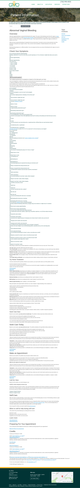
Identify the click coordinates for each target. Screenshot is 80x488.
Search (41, 486)
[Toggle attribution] (72, 481)
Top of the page (13, 442)
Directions (54, 473)
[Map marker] (62, 476)
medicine (18, 202)
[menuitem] (33, 4)
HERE (70, 481)
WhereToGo (12, 269)
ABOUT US (40, 4)
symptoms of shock (18, 101)
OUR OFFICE (48, 4)
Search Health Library (25, 26)
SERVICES (57, 4)
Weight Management (14, 421)
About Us (14, 484)
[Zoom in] (72, 476)
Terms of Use (29, 459)
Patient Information (31, 484)
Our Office (20, 484)
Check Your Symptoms (65, 35)
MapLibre (64, 481)
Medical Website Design (30, 486)
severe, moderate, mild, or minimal (31, 138)
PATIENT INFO (66, 4)
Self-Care (63, 37)
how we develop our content (49, 459)
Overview (63, 33)
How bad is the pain (13, 128)
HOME (33, 4)
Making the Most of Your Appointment (17, 428)
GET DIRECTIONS (34, 478)
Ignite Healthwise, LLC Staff (18, 449)
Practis (37, 486)
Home (10, 484)
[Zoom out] (72, 477)
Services (25, 484)
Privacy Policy (37, 459)
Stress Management (13, 420)
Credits (62, 41)
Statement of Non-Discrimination (50, 484)
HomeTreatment (13, 268)
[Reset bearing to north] (72, 479)
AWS (68, 481)
